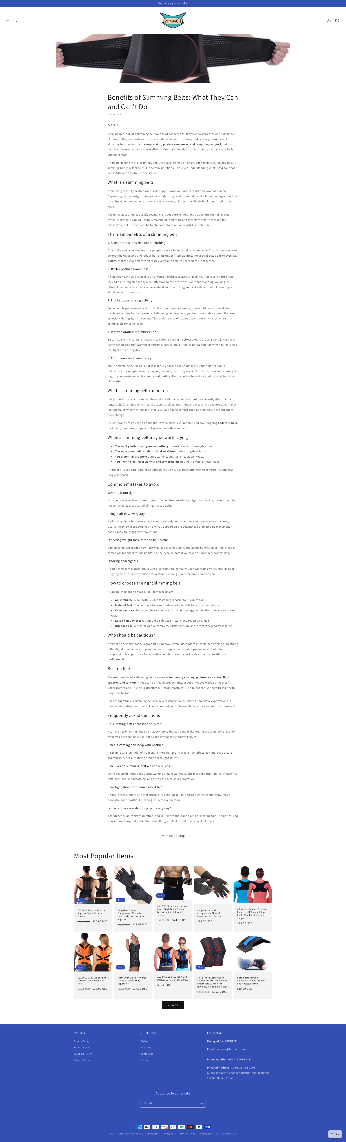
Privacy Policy (82, 1041)
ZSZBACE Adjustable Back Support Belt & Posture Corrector (91, 913)
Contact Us (146, 1053)
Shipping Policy (83, 1053)
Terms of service (187, 1133)
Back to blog (176, 836)
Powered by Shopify (134, 1133)
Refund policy (153, 1133)
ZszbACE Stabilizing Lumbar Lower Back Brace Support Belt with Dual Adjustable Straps (172, 911)
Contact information (227, 1133)
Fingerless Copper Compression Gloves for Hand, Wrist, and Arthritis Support (130, 915)
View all (173, 1005)
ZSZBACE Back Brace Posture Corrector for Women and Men (93, 980)
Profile (144, 1060)
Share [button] (114, 124)
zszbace (120, 1133)
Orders (144, 1041)
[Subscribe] (201, 1103)
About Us (145, 1047)
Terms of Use (81, 1047)
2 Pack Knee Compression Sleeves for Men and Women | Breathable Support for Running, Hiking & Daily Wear (213, 982)
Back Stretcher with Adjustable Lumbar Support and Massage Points (251, 980)
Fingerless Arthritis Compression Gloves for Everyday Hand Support (210, 913)
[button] (8, 20)
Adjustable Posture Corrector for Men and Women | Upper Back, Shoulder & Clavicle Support (252, 914)
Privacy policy (169, 1133)
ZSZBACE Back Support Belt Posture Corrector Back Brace (172, 978)
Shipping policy (206, 1133)
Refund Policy (82, 1060)
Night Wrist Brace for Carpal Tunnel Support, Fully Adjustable (132, 980)
